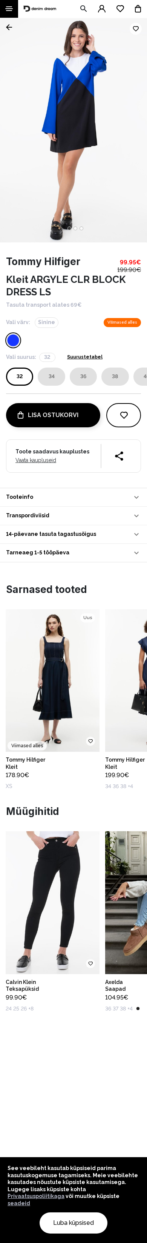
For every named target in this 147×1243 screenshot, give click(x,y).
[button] (73, 497)
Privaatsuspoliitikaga (36, 1196)
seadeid (19, 1203)
